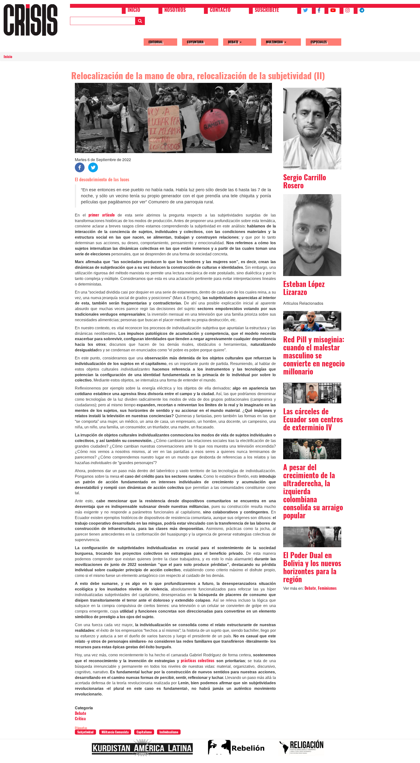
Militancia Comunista (115, 732)
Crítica (80, 718)
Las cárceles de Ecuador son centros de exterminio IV (313, 419)
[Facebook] (80, 167)
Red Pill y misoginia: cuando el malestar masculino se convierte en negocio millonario (314, 355)
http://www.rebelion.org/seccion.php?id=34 (237, 749)
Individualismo (168, 732)
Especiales (319, 42)
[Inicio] (32, 20)
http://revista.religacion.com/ (303, 749)
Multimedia (275, 42)
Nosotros (175, 10)
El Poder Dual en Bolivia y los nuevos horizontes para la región (312, 567)
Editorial (156, 42)
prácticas (188, 660)
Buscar (140, 21)
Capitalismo (144, 732)
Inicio (134, 10)
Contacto (220, 10)
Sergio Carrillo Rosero (304, 181)
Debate (233, 42)
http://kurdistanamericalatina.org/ (144, 749)
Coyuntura (195, 42)
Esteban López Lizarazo (304, 288)
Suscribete (267, 10)
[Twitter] (93, 167)
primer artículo (102, 214)
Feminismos (327, 588)
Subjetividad (85, 732)
